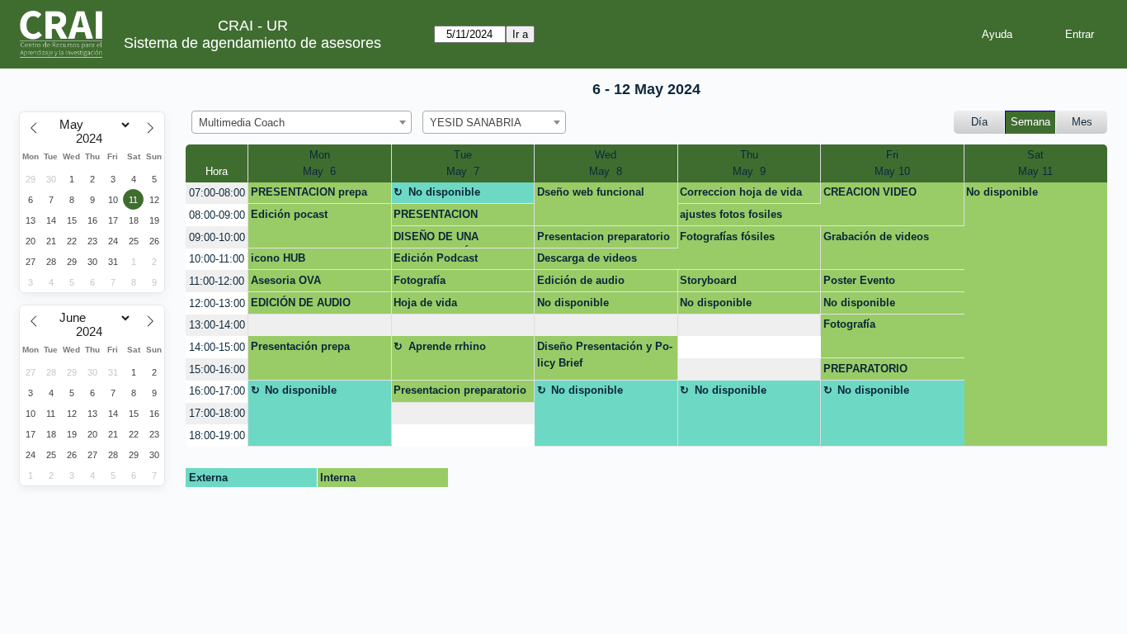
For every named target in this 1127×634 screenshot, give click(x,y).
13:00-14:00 (217, 325)
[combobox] (301, 122)
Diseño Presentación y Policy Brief (604, 354)
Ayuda (997, 34)
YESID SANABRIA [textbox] (475, 122)
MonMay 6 (319, 163)
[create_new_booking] (319, 326)
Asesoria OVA (286, 280)
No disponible (444, 192)
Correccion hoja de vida (741, 192)
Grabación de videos (876, 236)
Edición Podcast (436, 258)
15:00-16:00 (217, 369)
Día (979, 122)
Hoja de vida (425, 302)
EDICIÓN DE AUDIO (301, 302)
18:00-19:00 (217, 435)
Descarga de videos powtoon (587, 261)
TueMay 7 (462, 163)
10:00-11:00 (216, 259)
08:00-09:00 (217, 215)
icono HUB (278, 258)
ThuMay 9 (749, 163)
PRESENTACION (436, 214)
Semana (1030, 122)
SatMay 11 (1035, 163)
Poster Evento (859, 280)
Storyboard (708, 280)
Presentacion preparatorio (603, 236)
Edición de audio (581, 280)
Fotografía (420, 280)
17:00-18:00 (217, 413)
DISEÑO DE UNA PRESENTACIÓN (436, 239)
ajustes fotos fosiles (731, 214)
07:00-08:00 (217, 193)
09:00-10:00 (217, 237)
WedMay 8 (605, 163)
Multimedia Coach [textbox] (242, 122)
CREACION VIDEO (870, 192)
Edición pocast (289, 214)
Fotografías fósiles (727, 236)
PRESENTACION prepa (309, 192)
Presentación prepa (300, 346)
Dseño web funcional (590, 192)
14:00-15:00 (217, 347)
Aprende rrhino (447, 346)
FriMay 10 (892, 163)
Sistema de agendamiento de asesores (252, 43)
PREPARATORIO (865, 368)
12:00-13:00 (217, 303)
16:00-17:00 (217, 391)
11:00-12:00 (216, 281)
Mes (1082, 122)
